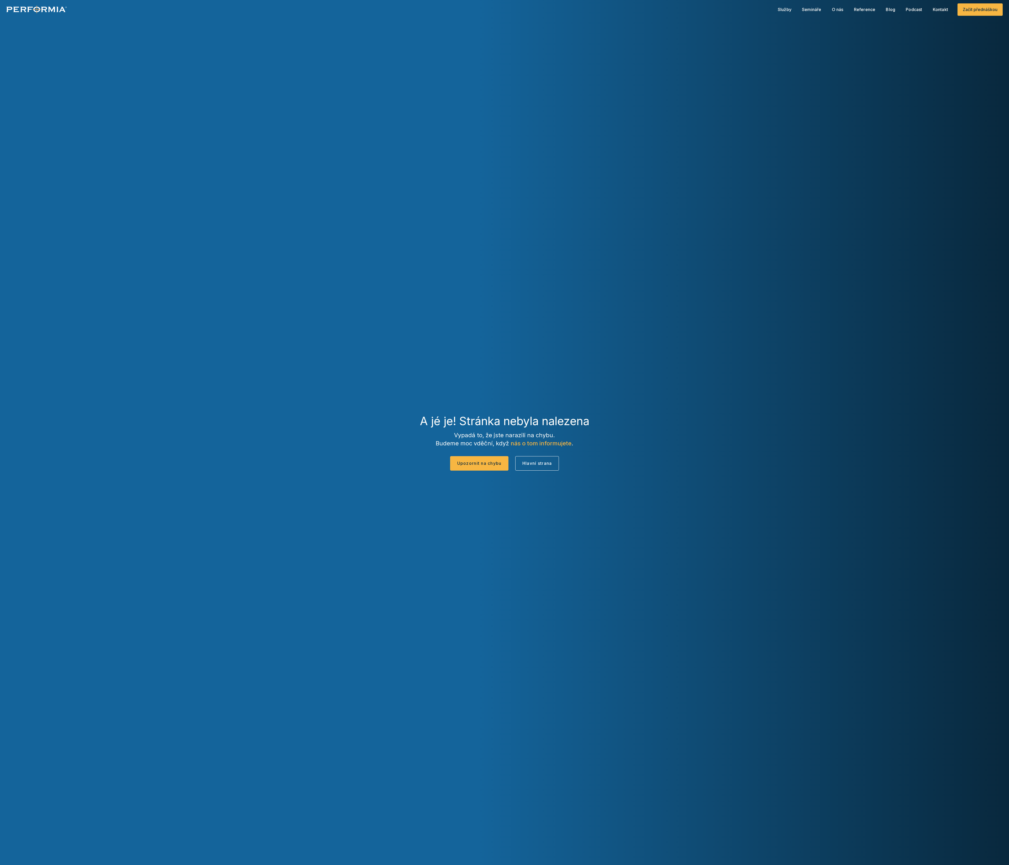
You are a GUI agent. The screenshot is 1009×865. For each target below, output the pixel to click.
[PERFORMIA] (36, 9)
